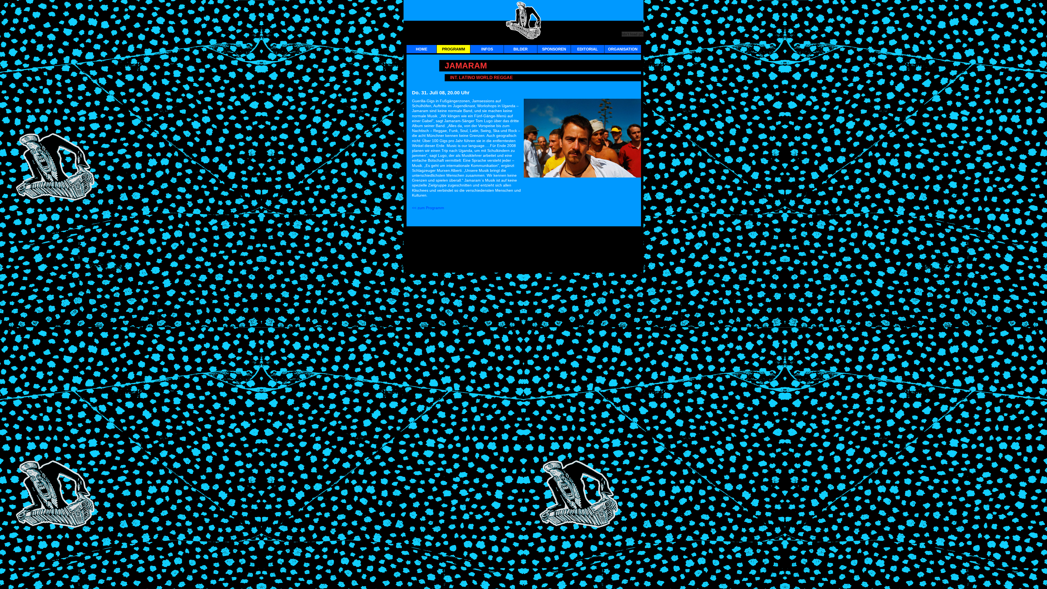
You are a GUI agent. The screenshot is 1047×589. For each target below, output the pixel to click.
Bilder (520, 49)
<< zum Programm (428, 208)
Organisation (622, 49)
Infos (487, 49)
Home (421, 49)
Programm (453, 49)
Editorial (587, 49)
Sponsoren (554, 49)
